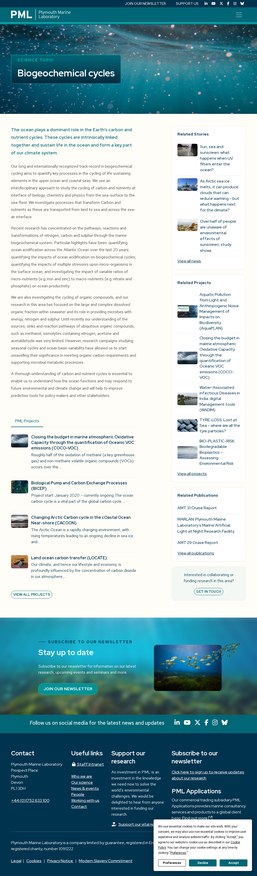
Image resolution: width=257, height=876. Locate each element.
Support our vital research (142, 824)
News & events (85, 788)
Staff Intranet (90, 764)
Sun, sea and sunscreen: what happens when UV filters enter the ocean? (216, 158)
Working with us (85, 800)
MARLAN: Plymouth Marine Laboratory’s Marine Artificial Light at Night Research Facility (205, 525)
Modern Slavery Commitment (106, 860)
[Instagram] (234, 3)
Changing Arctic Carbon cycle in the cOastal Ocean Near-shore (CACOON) (81, 520)
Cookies (33, 860)
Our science (82, 782)
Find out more (195, 818)
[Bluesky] (242, 3)
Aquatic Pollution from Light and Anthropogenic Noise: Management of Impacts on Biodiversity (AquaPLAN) (219, 311)
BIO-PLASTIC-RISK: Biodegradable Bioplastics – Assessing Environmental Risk (217, 452)
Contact (79, 806)
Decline (203, 863)
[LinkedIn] (206, 3)
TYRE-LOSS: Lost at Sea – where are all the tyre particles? (220, 425)
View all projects (31, 594)
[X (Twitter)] (221, 3)
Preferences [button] (178, 853)
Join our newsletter (67, 688)
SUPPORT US (187, 3)
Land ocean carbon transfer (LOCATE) (69, 558)
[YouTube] (214, 3)
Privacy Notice (60, 860)
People (77, 794)
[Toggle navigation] (239, 15)
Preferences (172, 863)
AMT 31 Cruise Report (197, 508)
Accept (233, 863)
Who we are (81, 776)
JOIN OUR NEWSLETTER (145, 3)
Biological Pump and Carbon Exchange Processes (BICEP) (79, 485)
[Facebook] (228, 3)
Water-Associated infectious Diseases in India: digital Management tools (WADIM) (220, 399)
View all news (189, 261)
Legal (16, 860)
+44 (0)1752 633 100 (30, 800)
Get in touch (208, 591)
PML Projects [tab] (27, 421)
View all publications (195, 553)
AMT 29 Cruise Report (197, 542)
